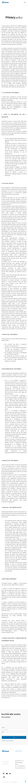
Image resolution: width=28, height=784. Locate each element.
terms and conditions (9, 740)
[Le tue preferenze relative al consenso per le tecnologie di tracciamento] (25, 781)
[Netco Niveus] (5, 2)
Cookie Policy (6, 763)
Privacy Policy (6, 761)
